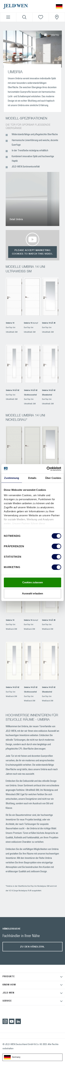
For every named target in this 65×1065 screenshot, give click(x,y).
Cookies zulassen (32, 582)
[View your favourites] (40, 17)
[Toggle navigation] (8, 17)
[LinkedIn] (18, 1021)
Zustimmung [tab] (11, 478)
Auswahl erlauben (32, 593)
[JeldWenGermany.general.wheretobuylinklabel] (57, 17)
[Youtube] (11, 1021)
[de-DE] (59, 6)
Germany (16, 1057)
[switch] (56, 546)
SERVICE (7, 1001)
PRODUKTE (8, 977)
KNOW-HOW (9, 985)
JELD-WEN (8, 993)
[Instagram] (5, 1021)
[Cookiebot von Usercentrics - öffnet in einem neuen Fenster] (46, 469)
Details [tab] (32, 478)
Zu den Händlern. (32, 946)
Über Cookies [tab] (53, 478)
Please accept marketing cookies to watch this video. (32, 252)
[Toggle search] (24, 17)
